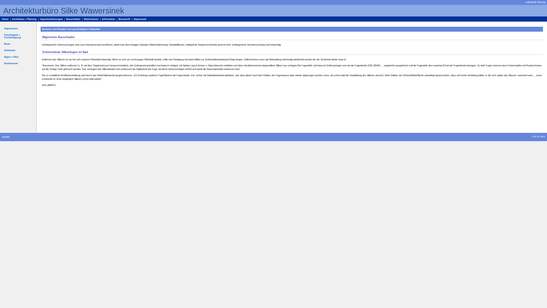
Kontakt (6, 136)
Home (5, 19)
